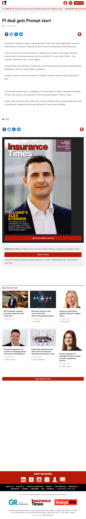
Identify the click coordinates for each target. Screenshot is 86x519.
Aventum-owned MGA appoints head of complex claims (70, 313)
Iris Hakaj (36, 321)
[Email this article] (21, 34)
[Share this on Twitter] (11, 34)
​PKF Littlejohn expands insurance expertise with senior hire (14, 313)
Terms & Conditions (35, 487)
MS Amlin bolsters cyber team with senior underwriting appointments (42, 313)
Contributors (60, 487)
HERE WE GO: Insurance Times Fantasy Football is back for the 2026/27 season (34, 9)
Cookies (25, 489)
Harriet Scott (65, 321)
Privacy (49, 487)
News (7, 119)
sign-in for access (43, 259)
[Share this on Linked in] (16, 34)
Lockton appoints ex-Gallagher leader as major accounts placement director (70, 357)
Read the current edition (43, 238)
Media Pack (73, 487)
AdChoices (15, 489)
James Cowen (10, 360)
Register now (43, 255)
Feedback (50, 489)
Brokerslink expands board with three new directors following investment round (42, 351)
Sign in (53, 30)
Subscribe (35, 489)
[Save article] (79, 34)
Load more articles (43, 379)
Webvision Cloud (48, 515)
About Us (9, 487)
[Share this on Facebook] (6, 34)
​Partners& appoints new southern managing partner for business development (15, 351)
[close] (81, 30)
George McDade (39, 360)
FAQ (42, 489)
